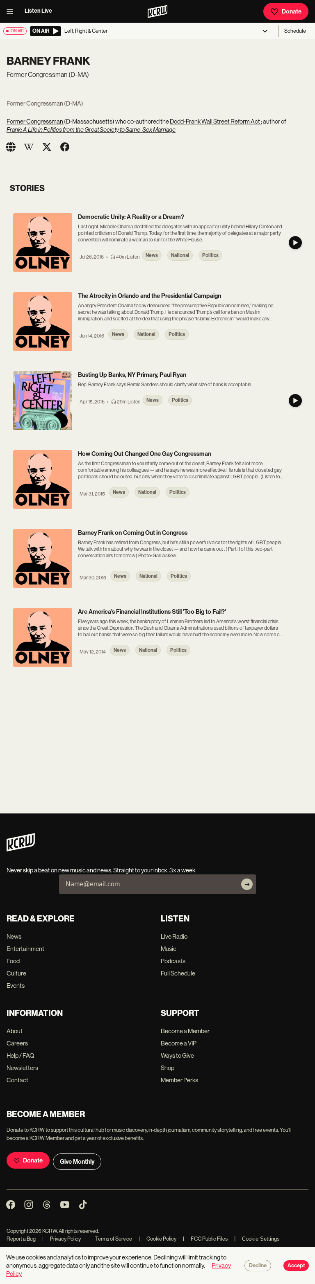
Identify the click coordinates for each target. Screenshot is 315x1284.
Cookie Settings (261, 1239)
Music (168, 948)
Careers (17, 1043)
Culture (16, 973)
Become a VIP (178, 1043)
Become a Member (185, 1030)
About (15, 1030)
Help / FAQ (20, 1055)
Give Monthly (77, 1161)
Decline (258, 1265)
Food (13, 960)
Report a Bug (21, 1239)
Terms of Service (109, 1239)
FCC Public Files (205, 1239)
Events (16, 985)
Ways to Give (177, 1055)
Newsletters (22, 1067)
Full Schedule (178, 973)
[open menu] (12, 11)
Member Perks (179, 1080)
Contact (17, 1080)
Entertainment (25, 948)
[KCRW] (21, 849)
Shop (167, 1067)
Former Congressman (35, 121)
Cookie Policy (157, 1239)
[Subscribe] (247, 884)
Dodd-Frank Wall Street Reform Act (215, 121)
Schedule (295, 31)
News (14, 936)
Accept (296, 1265)
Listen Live (38, 10)
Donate (291, 11)
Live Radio (174, 936)
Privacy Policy (61, 1239)
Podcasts (173, 960)
